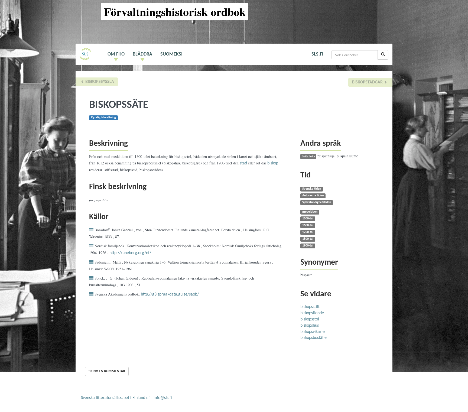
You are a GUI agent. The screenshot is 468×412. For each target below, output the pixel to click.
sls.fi (317, 54)
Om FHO (116, 54)
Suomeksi (171, 54)
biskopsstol (309, 319)
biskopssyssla (99, 82)
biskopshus (309, 325)
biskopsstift (310, 307)
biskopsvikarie (312, 332)
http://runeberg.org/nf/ (130, 253)
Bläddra (142, 54)
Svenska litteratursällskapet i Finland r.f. (116, 398)
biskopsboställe (313, 338)
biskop (272, 163)
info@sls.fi (163, 398)
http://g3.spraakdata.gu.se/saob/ (170, 294)
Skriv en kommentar (107, 371)
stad (243, 163)
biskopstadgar (368, 82)
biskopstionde (312, 313)
